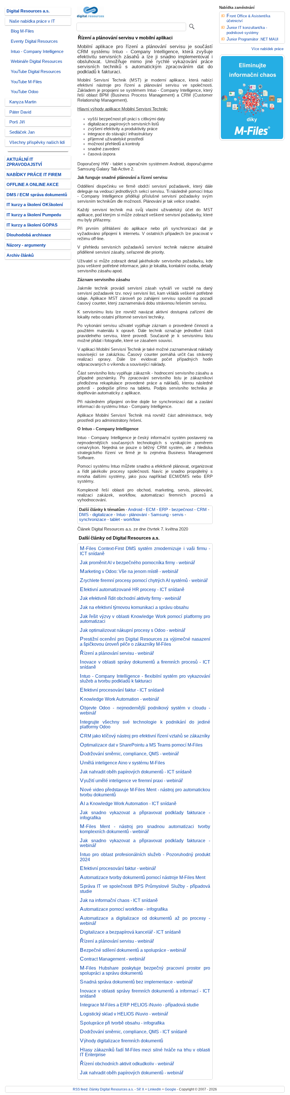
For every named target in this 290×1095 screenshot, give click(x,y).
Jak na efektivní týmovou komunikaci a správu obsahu (134, 607)
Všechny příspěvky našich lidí (37, 142)
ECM (150, 509)
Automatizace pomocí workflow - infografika (124, 909)
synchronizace (92, 519)
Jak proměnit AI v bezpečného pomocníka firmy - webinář (137, 562)
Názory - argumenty (26, 245)
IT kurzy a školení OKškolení (35, 204)
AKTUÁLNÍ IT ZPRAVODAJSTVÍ (24, 162)
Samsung (160, 514)
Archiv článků (20, 255)
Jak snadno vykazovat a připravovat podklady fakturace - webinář (145, 843)
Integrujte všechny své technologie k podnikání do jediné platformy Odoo (145, 724)
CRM (202, 509)
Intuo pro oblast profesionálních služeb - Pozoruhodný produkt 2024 (145, 857)
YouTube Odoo (24, 91)
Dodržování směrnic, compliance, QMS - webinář (129, 753)
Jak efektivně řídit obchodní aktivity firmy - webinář (130, 598)
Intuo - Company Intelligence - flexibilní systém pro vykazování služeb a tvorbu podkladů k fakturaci (145, 678)
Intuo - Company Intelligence (37, 51)
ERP (163, 509)
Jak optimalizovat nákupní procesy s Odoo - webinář (132, 630)
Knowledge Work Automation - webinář (119, 699)
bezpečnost (182, 509)
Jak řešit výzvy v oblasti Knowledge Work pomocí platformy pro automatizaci (145, 619)
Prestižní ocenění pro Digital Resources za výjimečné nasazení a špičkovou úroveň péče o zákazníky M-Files (145, 641)
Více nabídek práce (267, 49)
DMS (84, 514)
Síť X (140, 1089)
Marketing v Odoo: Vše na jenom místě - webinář (129, 571)
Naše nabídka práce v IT (32, 21)
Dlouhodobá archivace (29, 235)
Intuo (120, 514)
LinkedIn (154, 1089)
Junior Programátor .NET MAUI (252, 39)
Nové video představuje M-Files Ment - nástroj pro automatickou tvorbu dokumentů (145, 792)
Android (135, 509)
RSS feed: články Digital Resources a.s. (103, 1089)
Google (170, 1089)
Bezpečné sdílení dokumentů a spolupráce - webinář (133, 950)
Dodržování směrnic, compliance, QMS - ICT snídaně (133, 1031)
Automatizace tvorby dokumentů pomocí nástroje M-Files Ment (142, 877)
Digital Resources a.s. (28, 11)
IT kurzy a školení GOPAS (32, 225)
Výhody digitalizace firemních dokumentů (121, 1040)
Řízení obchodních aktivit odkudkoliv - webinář (127, 1063)
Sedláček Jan (22, 132)
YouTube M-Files (26, 82)
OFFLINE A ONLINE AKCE (33, 184)
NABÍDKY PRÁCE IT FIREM (34, 174)
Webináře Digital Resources (36, 61)
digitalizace (102, 514)
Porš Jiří (17, 122)
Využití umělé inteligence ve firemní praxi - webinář (131, 780)
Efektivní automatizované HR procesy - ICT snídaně (132, 589)
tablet (115, 519)
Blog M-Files (22, 31)
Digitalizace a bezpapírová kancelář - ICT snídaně (130, 931)
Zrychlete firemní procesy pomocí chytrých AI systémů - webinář (144, 580)
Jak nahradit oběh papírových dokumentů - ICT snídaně (136, 771)
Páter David (20, 112)
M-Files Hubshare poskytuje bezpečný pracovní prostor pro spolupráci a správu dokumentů (145, 970)
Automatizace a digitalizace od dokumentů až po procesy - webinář (145, 921)
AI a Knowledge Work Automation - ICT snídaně (128, 803)
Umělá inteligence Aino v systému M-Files (122, 762)
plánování (138, 514)
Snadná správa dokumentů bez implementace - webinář (136, 981)
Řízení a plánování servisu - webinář (117, 653)
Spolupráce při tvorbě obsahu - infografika (122, 1022)
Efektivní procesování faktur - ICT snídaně (122, 689)
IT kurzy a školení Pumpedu (34, 215)
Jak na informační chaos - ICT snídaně (119, 900)
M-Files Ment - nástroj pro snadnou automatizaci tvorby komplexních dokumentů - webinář (145, 829)
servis (178, 514)
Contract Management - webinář (112, 958)
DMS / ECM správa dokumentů (37, 195)
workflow (131, 519)
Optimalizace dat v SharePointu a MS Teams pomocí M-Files (141, 744)
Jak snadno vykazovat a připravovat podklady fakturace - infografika (145, 815)
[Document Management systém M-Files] (252, 139)
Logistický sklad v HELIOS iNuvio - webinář (124, 1013)
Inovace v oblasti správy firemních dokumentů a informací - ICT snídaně (145, 993)
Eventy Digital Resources (34, 41)
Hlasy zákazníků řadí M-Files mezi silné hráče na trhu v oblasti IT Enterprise (145, 1052)
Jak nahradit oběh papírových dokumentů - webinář (131, 1072)
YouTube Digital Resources (36, 71)
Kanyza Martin (22, 102)
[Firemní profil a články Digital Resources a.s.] (90, 18)
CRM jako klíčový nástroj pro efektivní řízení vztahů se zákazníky (145, 735)
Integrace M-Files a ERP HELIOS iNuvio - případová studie (139, 1004)
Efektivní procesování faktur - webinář (118, 868)
